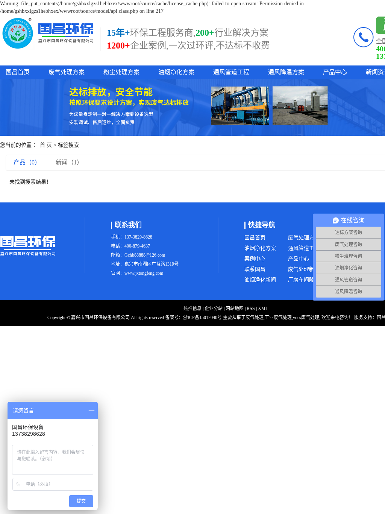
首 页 (46, 145)
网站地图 (235, 308)
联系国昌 (254, 269)
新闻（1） (69, 162)
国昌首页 (18, 72)
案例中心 (254, 259)
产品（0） (27, 162)
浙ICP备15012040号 (202, 317)
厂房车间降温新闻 (309, 280)
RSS (251, 308)
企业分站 (214, 308)
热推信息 (192, 308)
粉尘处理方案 (121, 72)
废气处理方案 (67, 72)
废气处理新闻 (304, 269)
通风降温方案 (286, 72)
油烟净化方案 (176, 72)
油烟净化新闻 (260, 280)
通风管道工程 (231, 72)
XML (263, 308)
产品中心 (335, 72)
